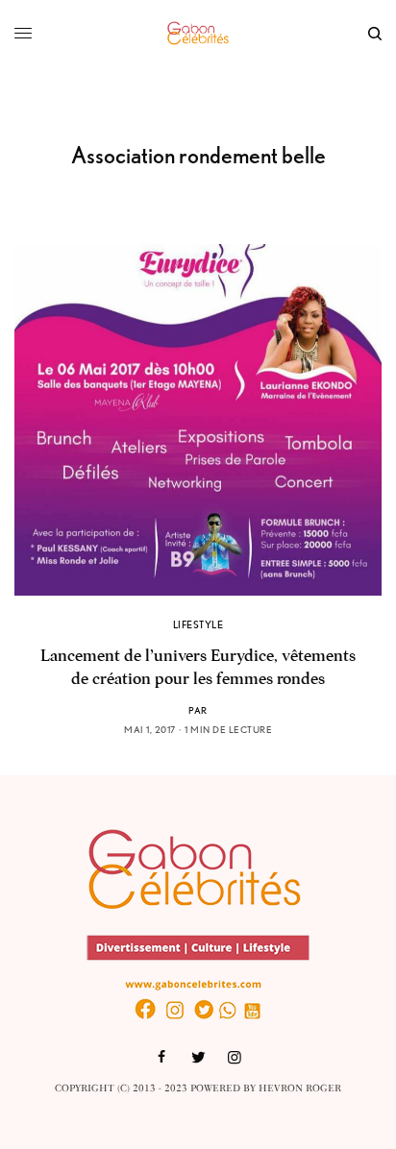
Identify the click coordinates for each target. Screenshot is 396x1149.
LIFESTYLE (198, 624)
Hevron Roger (300, 1088)
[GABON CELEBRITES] (198, 33)
